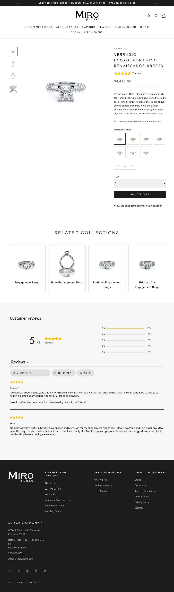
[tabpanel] (87, 405)
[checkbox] (85, 372)
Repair (144, 27)
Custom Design (125, 27)
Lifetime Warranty (102, 485)
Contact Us (140, 485)
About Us (50, 483)
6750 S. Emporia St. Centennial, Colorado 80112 (80, 3)
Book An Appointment (87, 32)
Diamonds (89, 27)
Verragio (121, 48)
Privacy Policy (142, 502)
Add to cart (140, 194)
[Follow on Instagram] (27, 571)
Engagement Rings (38, 27)
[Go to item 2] (13, 63)
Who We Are (100, 479)
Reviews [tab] (19, 361)
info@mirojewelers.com (20, 559)
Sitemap (139, 507)
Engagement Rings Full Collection (143, 205)
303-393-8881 (127, 3)
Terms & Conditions (145, 491)
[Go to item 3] (13, 76)
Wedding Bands (67, 27)
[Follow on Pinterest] (36, 571)
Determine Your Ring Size (58, 500)
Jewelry (105, 27)
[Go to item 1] (13, 51)
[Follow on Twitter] (18, 571)
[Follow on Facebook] (10, 571)
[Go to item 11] (13, 88)
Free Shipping (100, 491)
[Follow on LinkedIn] (45, 571)
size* (116, 177)
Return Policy (142, 496)
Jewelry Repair (52, 494)
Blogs (138, 479)
